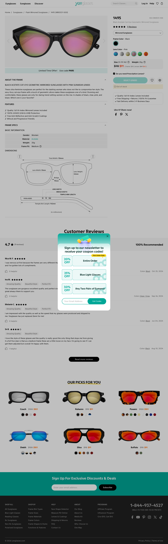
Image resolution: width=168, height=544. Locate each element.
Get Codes (96, 301)
